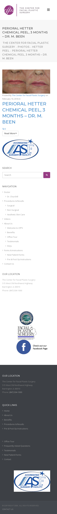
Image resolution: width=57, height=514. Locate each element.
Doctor (7, 192)
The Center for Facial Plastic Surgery (28, 95)
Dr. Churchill (12, 196)
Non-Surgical (13, 210)
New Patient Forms (15, 254)
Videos (7, 219)
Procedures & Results (14, 201)
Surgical (10, 205)
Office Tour (12, 237)
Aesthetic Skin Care (16, 214)
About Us (8, 223)
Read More (10, 133)
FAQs (9, 246)
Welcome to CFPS (15, 228)
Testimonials (13, 241)
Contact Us (9, 263)
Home (7, 410)
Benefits (11, 232)
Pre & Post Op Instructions (19, 259)
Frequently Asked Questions (17, 445)
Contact (7, 459)
